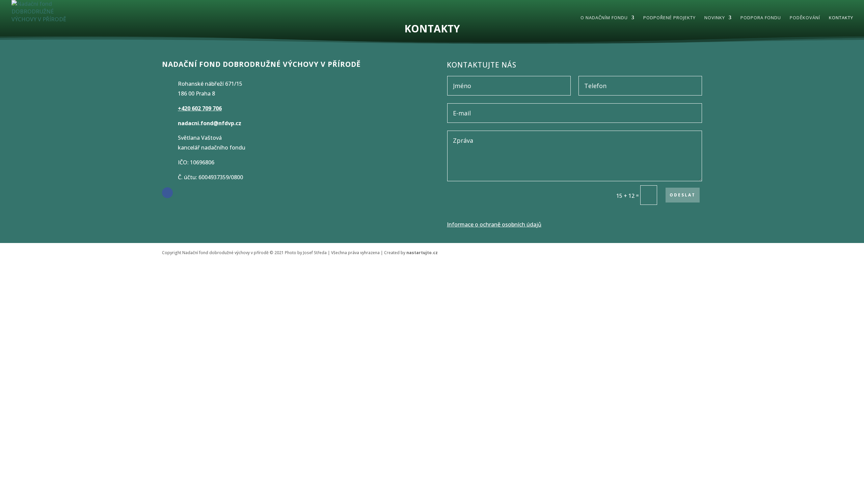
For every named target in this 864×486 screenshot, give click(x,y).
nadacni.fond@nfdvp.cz (209, 123)
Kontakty (841, 18)
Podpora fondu (760, 18)
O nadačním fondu (604, 18)
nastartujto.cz (422, 252)
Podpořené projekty (669, 18)
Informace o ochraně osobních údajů (494, 224)
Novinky (714, 18)
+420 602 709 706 (200, 108)
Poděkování (805, 18)
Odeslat (683, 195)
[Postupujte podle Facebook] (167, 192)
